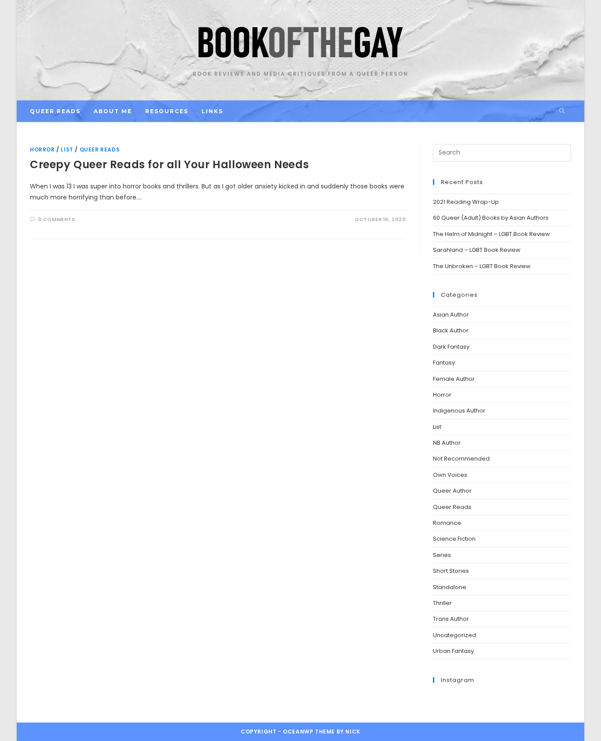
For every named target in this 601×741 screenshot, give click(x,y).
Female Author (454, 379)
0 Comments (56, 219)
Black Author (451, 330)
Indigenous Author (459, 410)
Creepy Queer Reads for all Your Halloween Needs (169, 164)
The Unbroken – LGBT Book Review (482, 266)
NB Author (447, 443)
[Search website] (562, 111)
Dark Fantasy (451, 347)
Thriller (442, 603)
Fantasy (444, 362)
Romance (447, 523)
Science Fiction (454, 539)
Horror (42, 149)
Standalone (449, 587)
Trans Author (451, 619)
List (67, 149)
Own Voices (450, 475)
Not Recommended (461, 458)
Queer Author (452, 491)
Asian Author (451, 314)
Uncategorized (454, 635)
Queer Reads (100, 149)
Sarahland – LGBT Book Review (476, 250)
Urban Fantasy (453, 651)
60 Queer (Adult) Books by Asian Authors (491, 218)
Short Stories (451, 571)
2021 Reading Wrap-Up (466, 202)
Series (442, 555)
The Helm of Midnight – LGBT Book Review (491, 234)
